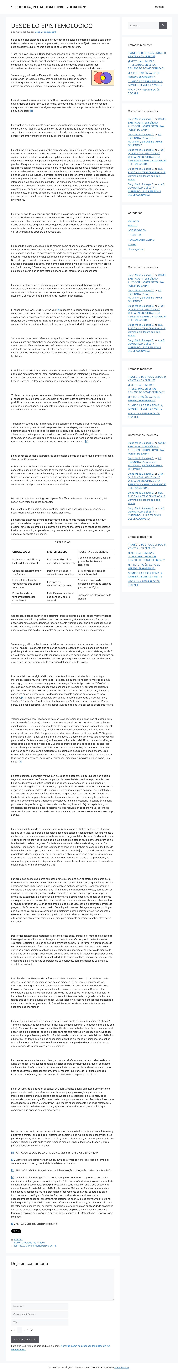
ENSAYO (18, 1239)
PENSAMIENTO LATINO (141, 239)
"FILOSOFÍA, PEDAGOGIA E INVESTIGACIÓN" (48, 7)
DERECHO (133, 220)
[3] (86, 441)
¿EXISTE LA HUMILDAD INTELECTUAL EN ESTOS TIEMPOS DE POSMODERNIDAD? (146, 65)
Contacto (159, 7)
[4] (22, 697)
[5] (20, 761)
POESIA (132, 244)
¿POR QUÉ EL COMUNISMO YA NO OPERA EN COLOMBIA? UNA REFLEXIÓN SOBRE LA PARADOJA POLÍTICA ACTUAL (147, 156)
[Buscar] (163, 25)
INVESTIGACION (137, 230)
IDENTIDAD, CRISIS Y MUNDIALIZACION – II (35, 1246)
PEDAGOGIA (135, 235)
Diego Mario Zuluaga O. (141, 119)
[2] (58, 310)
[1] (31, 110)
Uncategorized (136, 249)
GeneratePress (121, 1367)
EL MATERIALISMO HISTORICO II (29, 1243)
